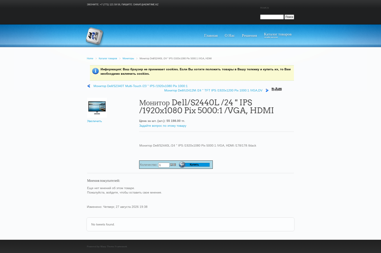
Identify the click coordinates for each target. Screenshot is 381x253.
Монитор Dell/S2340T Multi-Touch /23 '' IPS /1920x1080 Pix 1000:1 (140, 86)
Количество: (149, 164)
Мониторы (128, 58)
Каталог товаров (108, 58)
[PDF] (273, 88)
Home (90, 58)
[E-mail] (280, 88)
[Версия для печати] (276, 88)
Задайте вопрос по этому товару (162, 125)
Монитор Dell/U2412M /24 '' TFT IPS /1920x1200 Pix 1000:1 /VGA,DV (213, 90)
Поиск (264, 7)
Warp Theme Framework (113, 246)
